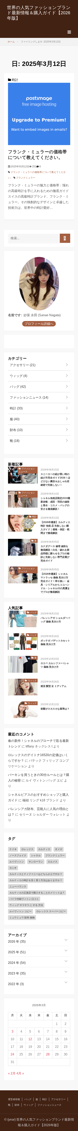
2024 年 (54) (17, 962)
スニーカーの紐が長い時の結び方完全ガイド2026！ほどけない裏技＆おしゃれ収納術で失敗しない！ (55, 479)
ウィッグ (18, 376)
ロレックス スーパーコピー (51, 911)
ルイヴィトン (16, 861)
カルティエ (44, 849)
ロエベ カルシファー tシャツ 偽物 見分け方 (55, 665)
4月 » (20, 1073)
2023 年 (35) (17, 973)
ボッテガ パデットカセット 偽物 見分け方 (55, 642)
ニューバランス (17, 886)
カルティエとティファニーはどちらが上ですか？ (35, 874)
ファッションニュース (28, 397)
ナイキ (13, 849)
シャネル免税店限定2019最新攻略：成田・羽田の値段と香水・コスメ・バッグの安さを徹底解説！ (55, 503)
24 (12, 1054)
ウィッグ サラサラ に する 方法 (26, 905)
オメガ (58, 849)
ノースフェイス (17, 855)
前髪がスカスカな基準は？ (55, 708)
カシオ (13, 867)
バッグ (17, 386)
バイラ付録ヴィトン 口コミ (24, 899)
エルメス (52, 861)
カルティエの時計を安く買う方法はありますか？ (35, 880)
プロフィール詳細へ (39, 323)
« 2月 (12, 1073)
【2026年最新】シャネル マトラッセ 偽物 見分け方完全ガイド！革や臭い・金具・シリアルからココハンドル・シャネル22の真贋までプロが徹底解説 (55, 583)
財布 (16, 430)
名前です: (15, 315)
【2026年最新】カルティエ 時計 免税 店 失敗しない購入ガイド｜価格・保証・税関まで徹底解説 (55, 527)
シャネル (36, 855)
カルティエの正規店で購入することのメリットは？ (37, 892)
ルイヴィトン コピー (20, 911)
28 (48, 1054)
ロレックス (27, 849)
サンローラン (36, 861)
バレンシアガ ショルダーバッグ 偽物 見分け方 (55, 620)
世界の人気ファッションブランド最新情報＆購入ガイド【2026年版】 (39, 13)
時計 (14, 80)
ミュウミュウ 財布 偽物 (22, 917)
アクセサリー (22, 365)
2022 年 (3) (16, 984)
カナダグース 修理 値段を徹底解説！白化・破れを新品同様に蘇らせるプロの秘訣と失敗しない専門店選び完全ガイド (55, 553)
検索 (65, 238)
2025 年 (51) (17, 952)
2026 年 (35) (17, 941)
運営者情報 (14, 1099)
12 (30, 1039)
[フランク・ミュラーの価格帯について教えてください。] (39, 113)
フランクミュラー (25, 177)
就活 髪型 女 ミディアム (53, 686)
